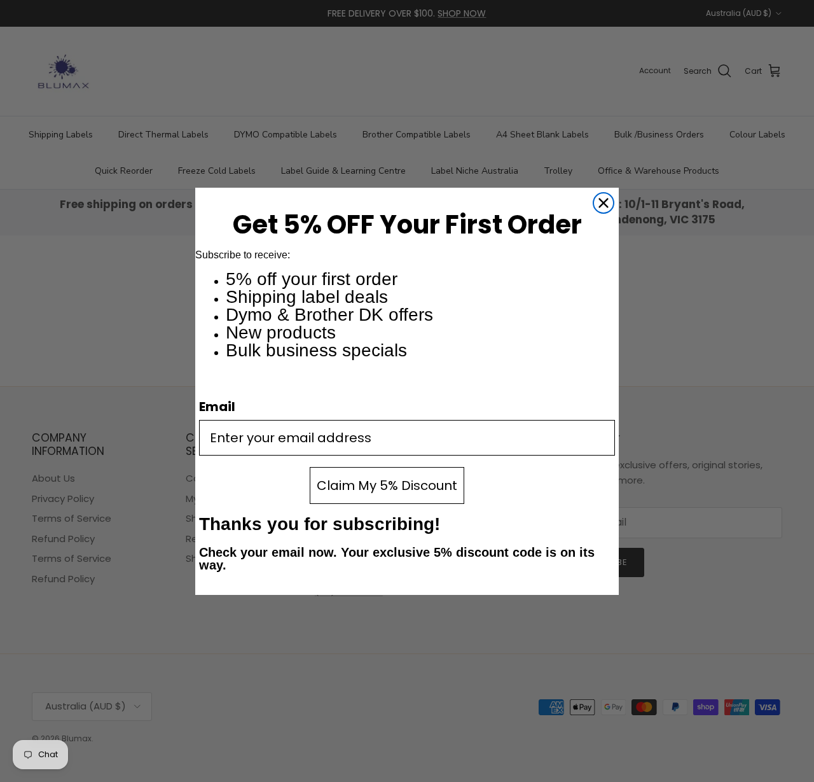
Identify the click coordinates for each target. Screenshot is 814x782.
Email (217, 406)
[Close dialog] (603, 203)
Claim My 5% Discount (387, 485)
